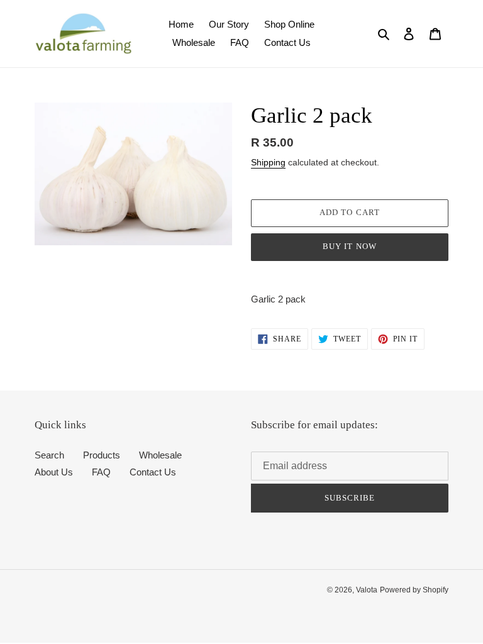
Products (101, 455)
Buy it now (349, 246)
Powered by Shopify (414, 590)
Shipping (268, 162)
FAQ (101, 472)
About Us (54, 472)
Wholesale (160, 455)
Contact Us (153, 472)
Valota (366, 590)
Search (49, 455)
